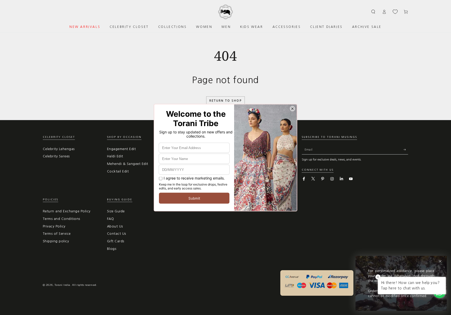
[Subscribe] (405, 149)
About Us (115, 226)
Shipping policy (56, 241)
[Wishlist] (395, 11)
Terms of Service (57, 233)
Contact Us (116, 233)
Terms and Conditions (61, 218)
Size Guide (116, 211)
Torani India (62, 285)
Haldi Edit (115, 156)
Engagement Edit (121, 149)
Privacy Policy (54, 226)
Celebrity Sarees (56, 156)
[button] (373, 11)
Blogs (111, 248)
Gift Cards (115, 241)
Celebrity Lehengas (59, 149)
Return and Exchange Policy (66, 211)
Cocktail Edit (118, 171)
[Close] (440, 261)
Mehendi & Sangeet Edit (127, 163)
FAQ (110, 218)
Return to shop (225, 100)
